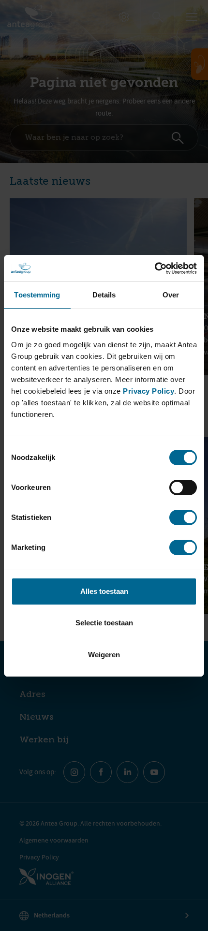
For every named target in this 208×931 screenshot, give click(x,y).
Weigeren (104, 654)
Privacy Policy (148, 391)
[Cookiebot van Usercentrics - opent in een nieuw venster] (154, 268)
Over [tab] (171, 295)
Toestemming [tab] (37, 295)
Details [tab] (104, 295)
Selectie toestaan (104, 623)
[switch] (183, 487)
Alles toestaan (104, 591)
